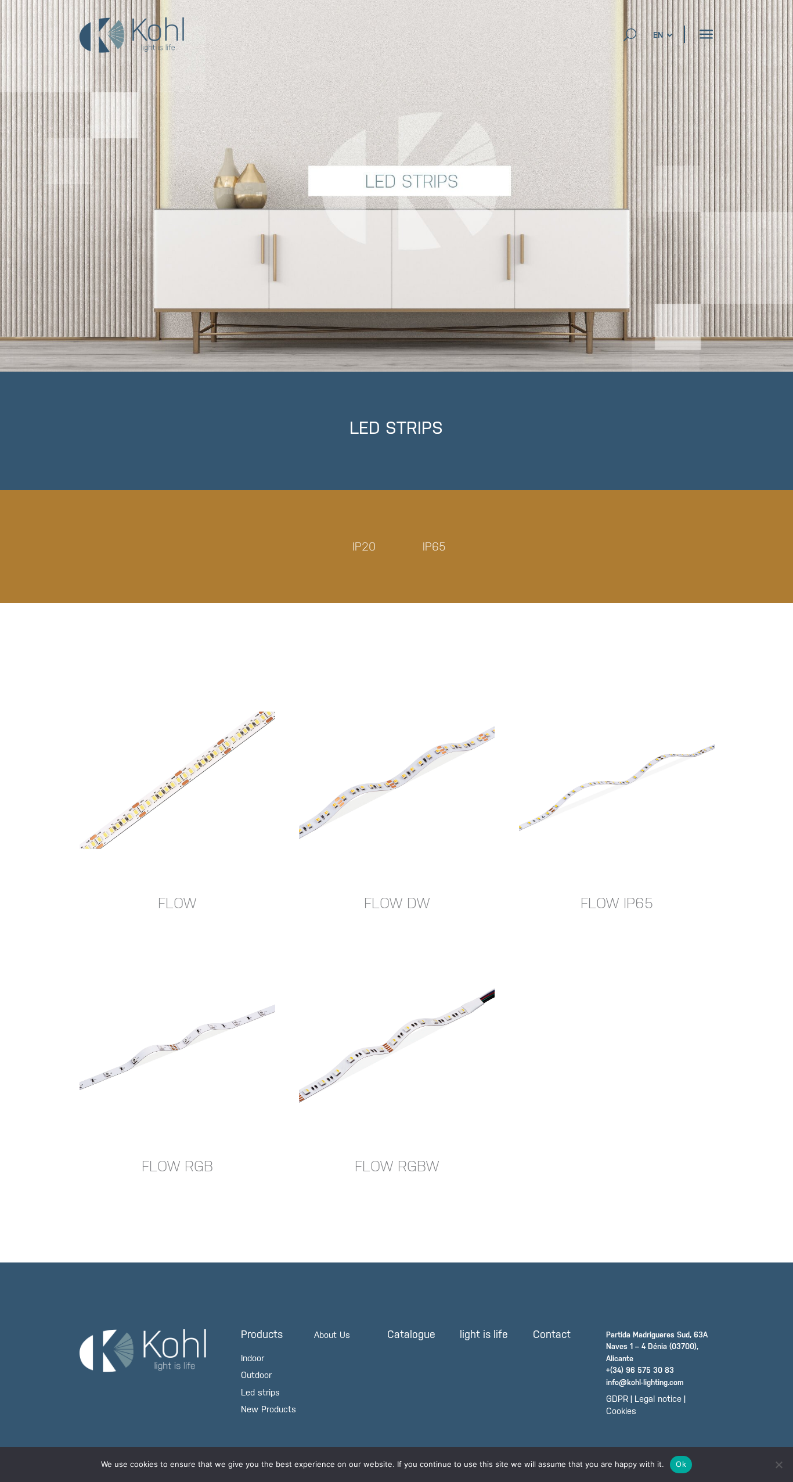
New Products (268, 1409)
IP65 (434, 547)
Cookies (621, 1411)
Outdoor (256, 1375)
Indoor (252, 1358)
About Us (332, 1335)
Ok (681, 1464)
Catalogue (411, 1334)
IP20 (364, 547)
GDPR (617, 1399)
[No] (778, 1464)
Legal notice (658, 1399)
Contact (552, 1334)
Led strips (260, 1392)
